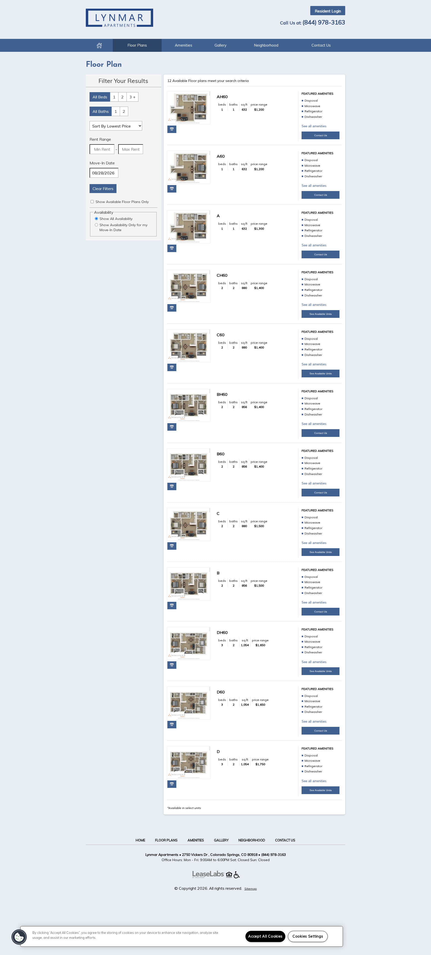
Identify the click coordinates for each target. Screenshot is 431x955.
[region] (181, 936)
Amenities (183, 45)
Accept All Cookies (265, 936)
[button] (19, 937)
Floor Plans (137, 45)
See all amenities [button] (314, 126)
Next (202, 108)
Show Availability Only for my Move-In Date (123, 227)
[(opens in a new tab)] (211, 877)
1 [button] (114, 96)
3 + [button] (132, 96)
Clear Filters (103, 188)
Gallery (220, 45)
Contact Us (321, 45)
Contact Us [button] (320, 135)
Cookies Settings (308, 936)
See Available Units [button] (321, 314)
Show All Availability (116, 218)
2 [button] (122, 96)
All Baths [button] (101, 111)
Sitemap (250, 888)
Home (99, 45)
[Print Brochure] (171, 129)
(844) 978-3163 (324, 22)
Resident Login (328, 11)
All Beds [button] (100, 96)
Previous (175, 108)
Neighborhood (266, 45)
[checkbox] (92, 201)
